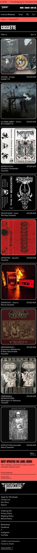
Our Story (5, 502)
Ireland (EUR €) (6, 548)
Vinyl (21, 14)
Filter (3, 34)
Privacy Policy (6, 513)
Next (32, 453)
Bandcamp (5, 525)
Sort (32, 34)
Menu (22, 7)
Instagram (5, 532)
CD (27, 14)
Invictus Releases (8, 14)
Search (4, 505)
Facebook (5, 527)
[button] (27, 8)
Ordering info (6, 511)
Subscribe (5, 477)
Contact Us (5, 500)
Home (3, 19)
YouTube (4, 535)
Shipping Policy (7, 516)
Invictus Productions (13, 541)
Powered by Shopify (7, 544)
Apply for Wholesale (9, 497)
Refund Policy (6, 519)
